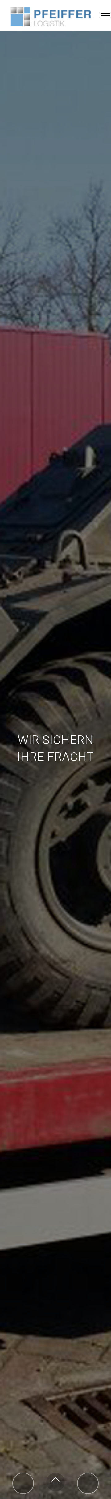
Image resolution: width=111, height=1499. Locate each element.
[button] (23, 1483)
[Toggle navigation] (105, 15)
